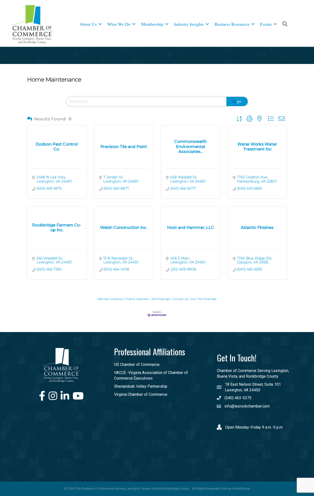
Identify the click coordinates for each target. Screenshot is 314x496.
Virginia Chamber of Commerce (140, 394)
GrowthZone (241, 488)
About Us (88, 24)
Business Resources (231, 24)
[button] (29, 119)
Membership (152, 24)
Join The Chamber (204, 299)
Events (266, 24)
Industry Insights (189, 24)
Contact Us (180, 299)
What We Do (119, 24)
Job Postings (160, 299)
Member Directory (110, 299)
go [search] (239, 101)
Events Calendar (137, 299)
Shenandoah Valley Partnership (140, 386)
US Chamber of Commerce (136, 364)
